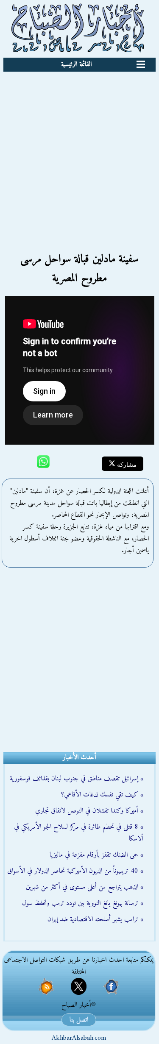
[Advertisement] (79, 155)
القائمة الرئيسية (76, 64)
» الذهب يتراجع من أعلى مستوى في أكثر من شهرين (84, 887)
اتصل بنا (79, 1020)
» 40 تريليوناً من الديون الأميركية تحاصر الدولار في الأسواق (75, 871)
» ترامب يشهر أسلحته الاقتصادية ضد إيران (95, 919)
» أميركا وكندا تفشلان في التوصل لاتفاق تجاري (89, 811)
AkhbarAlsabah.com (79, 1038)
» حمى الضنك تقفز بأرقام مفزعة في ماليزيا (96, 855)
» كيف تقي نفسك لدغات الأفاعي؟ (102, 795)
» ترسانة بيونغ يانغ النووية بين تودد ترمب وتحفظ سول (82, 903)
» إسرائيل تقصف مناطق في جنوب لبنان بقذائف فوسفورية (76, 779)
